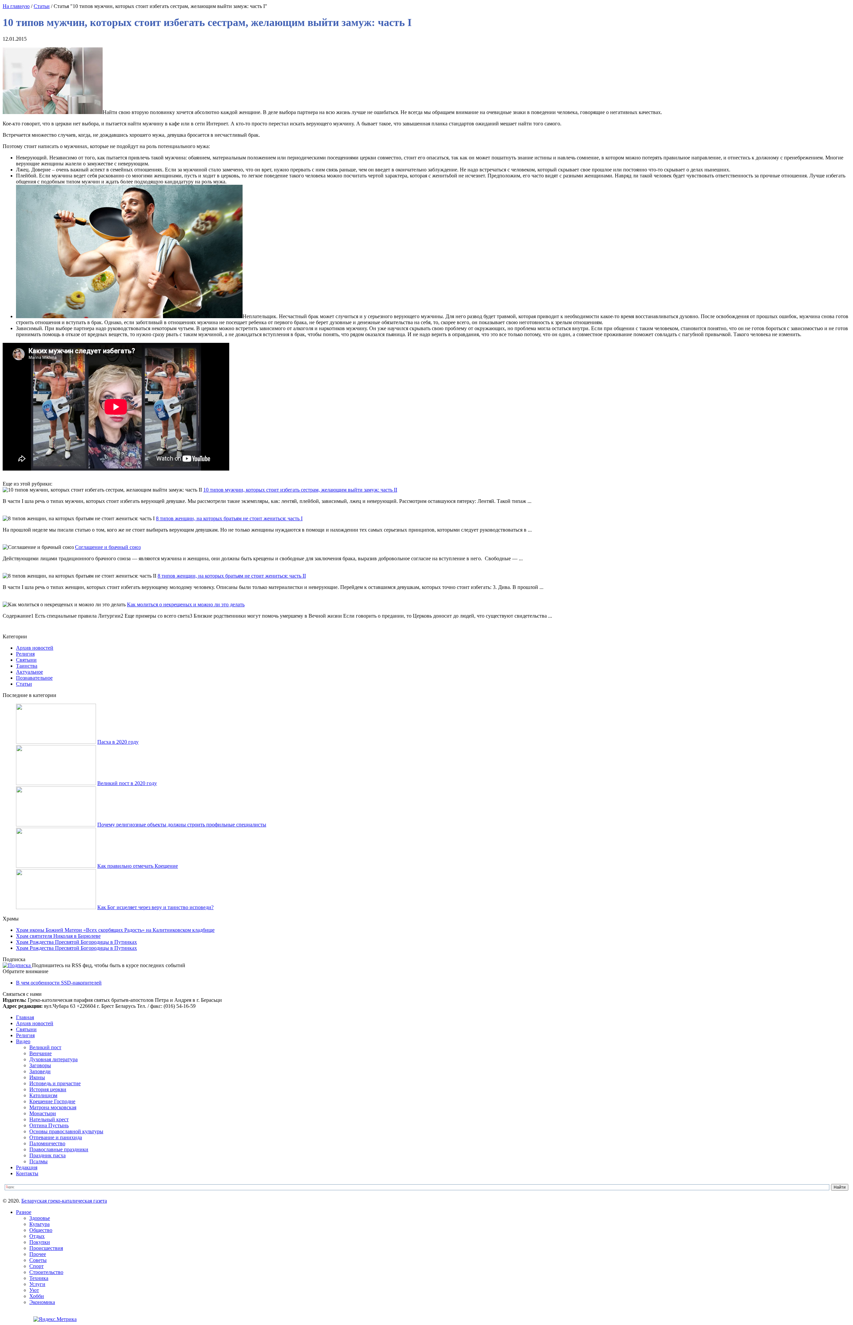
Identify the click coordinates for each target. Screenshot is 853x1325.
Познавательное (34, 678)
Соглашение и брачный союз (108, 547)
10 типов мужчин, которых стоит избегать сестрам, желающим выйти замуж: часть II (300, 490)
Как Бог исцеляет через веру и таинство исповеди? (155, 907)
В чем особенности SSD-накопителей (59, 982)
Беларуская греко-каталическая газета (64, 1201)
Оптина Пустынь (49, 1125)
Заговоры (40, 1065)
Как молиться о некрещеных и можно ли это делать (186, 604)
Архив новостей (34, 648)
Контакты (27, 1173)
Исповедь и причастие (55, 1083)
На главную (16, 6)
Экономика (42, 1302)
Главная (25, 1017)
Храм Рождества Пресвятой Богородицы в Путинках (76, 942)
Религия (25, 654)
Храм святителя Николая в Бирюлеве (58, 936)
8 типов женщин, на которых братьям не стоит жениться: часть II (232, 576)
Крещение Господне (52, 1101)
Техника (38, 1278)
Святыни (26, 660)
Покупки (39, 1242)
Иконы (37, 1077)
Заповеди (40, 1071)
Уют (34, 1290)
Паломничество (47, 1143)
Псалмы (38, 1161)
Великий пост (45, 1047)
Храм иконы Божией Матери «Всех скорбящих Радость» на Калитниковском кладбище (115, 930)
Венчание (40, 1053)
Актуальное (29, 672)
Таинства (26, 666)
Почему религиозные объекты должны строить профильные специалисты (181, 824)
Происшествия (46, 1248)
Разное (23, 1212)
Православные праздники (58, 1149)
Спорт (36, 1266)
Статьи (42, 6)
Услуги (37, 1284)
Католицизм (43, 1095)
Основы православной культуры (66, 1131)
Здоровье (39, 1218)
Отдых (37, 1236)
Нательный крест (49, 1119)
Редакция (26, 1167)
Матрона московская (52, 1107)
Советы (38, 1260)
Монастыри (42, 1113)
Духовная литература (53, 1059)
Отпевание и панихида (55, 1137)
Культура (39, 1224)
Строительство (46, 1272)
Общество (40, 1230)
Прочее (37, 1254)
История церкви (47, 1089)
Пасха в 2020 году (118, 742)
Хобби (36, 1296)
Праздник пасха (47, 1155)
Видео (23, 1041)
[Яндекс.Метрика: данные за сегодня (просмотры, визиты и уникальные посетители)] (55, 1319)
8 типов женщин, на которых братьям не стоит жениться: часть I (229, 518)
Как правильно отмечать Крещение (137, 866)
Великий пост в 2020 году (127, 783)
